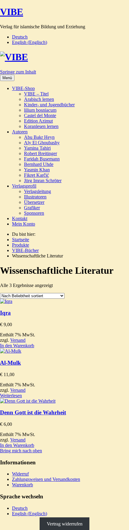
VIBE (11, 11)
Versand (18, 340)
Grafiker (32, 207)
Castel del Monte (40, 115)
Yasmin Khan (37, 169)
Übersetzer (34, 202)
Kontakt (19, 218)
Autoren (20, 131)
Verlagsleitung (37, 191)
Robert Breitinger (40, 153)
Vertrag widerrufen (64, 523)
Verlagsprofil (24, 186)
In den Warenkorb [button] (17, 345)
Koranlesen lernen (41, 126)
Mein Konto (23, 223)
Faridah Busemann (42, 158)
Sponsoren (34, 213)
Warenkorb (22, 484)
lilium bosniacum (40, 110)
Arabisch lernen (39, 99)
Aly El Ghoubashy (42, 142)
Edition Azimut (38, 120)
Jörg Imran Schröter (43, 180)
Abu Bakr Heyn (39, 137)
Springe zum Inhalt (18, 71)
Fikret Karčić (36, 175)
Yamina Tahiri (37, 148)
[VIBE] (14, 56)
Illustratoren (35, 196)
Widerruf (20, 473)
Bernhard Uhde (38, 164)
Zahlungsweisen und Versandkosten (46, 479)
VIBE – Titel (36, 93)
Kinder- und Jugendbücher (49, 104)
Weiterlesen (11, 395)
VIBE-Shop (23, 88)
